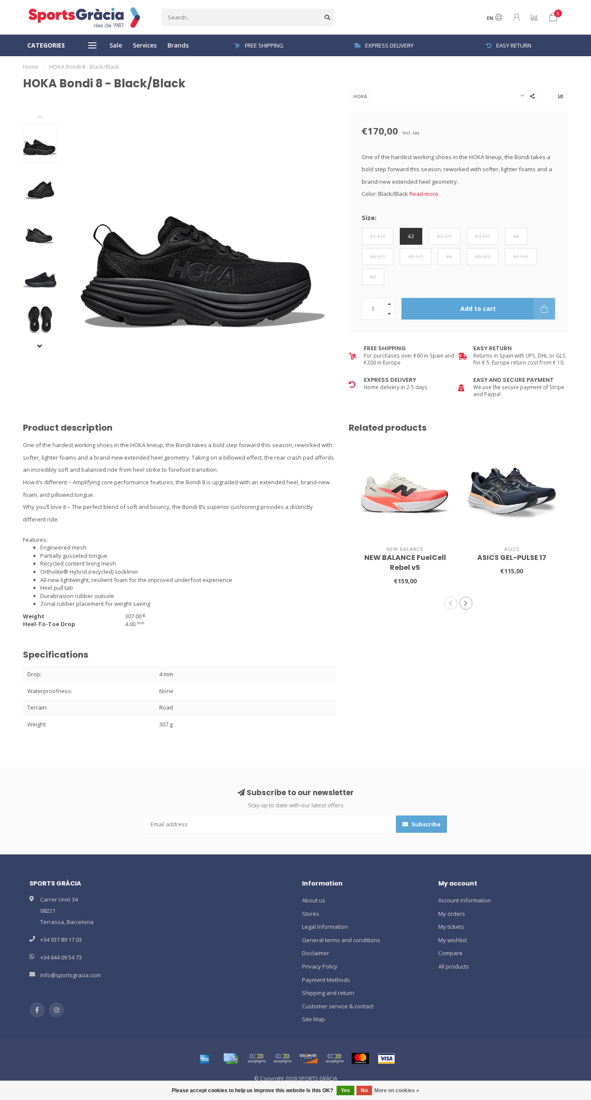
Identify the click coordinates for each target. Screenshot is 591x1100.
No (364, 1090)
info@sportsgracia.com (70, 975)
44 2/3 (377, 256)
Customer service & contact (337, 1006)
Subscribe (425, 824)
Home (31, 66)
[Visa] (386, 1058)
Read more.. (425, 194)
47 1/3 (520, 256)
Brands (178, 45)
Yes (345, 1090)
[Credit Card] (230, 1058)
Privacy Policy (319, 966)
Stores (310, 914)
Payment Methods (326, 980)
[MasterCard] (360, 1058)
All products (453, 966)
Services (145, 45)
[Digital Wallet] (256, 1058)
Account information (464, 900)
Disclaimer (315, 953)
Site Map (313, 1019)
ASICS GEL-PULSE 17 (511, 558)
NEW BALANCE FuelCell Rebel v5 (405, 562)
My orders (451, 914)
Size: (369, 217)
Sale (115, 45)
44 (516, 236)
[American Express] (204, 1058)
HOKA (360, 96)
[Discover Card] (308, 1058)
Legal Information (325, 927)
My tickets (451, 927)
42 (411, 236)
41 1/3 (377, 236)
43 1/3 (482, 236)
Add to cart (478, 308)
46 (449, 256)
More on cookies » (396, 1090)
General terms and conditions (341, 940)
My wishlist (452, 940)
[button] (46, 117)
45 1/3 (415, 256)
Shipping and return (328, 993)
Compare (450, 953)
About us (313, 900)
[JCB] (334, 1058)
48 (373, 276)
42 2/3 (444, 236)
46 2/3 (482, 256)
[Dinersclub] (282, 1058)
